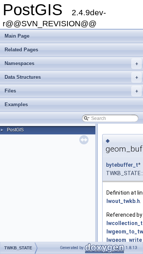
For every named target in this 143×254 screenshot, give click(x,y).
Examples (16, 104)
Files (71, 91)
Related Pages (21, 50)
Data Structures (71, 77)
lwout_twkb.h (123, 201)
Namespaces (71, 63)
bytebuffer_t (122, 165)
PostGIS (15, 130)
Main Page (17, 36)
